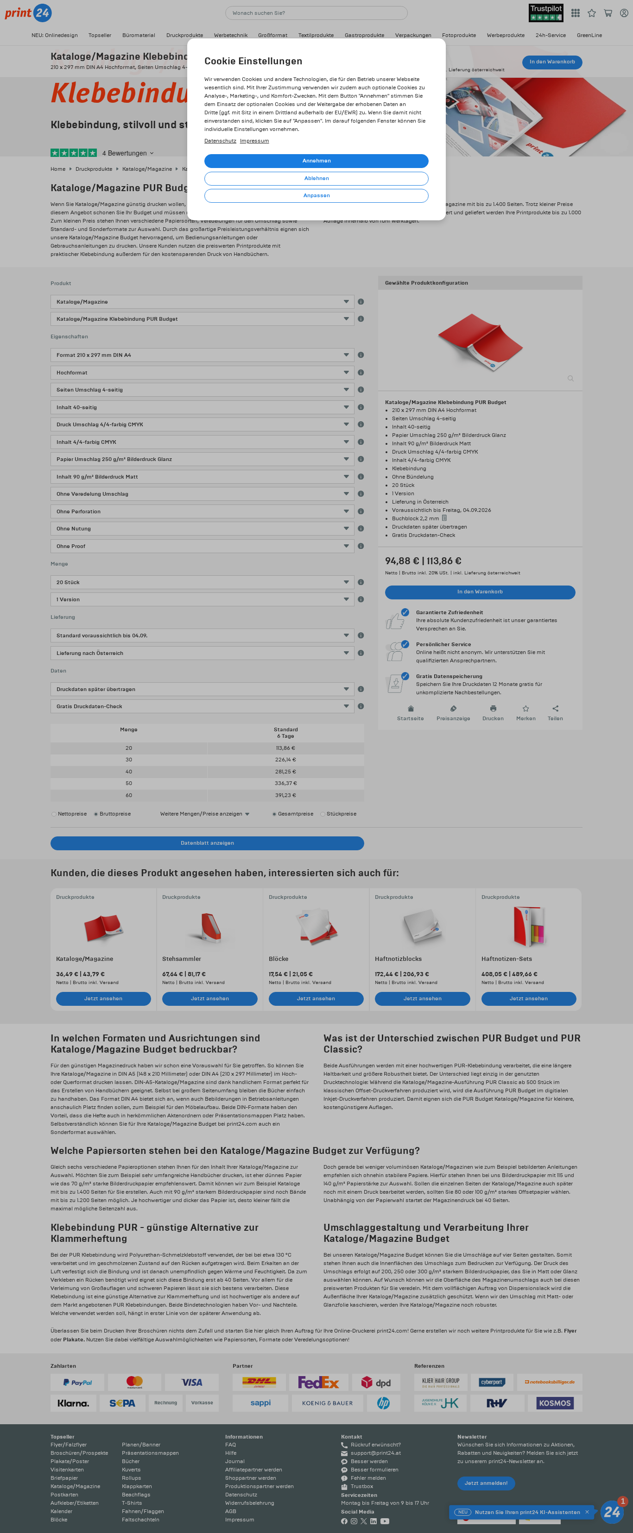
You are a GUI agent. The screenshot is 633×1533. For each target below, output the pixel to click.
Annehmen (317, 160)
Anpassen (317, 195)
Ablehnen (316, 178)
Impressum (254, 140)
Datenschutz (220, 140)
